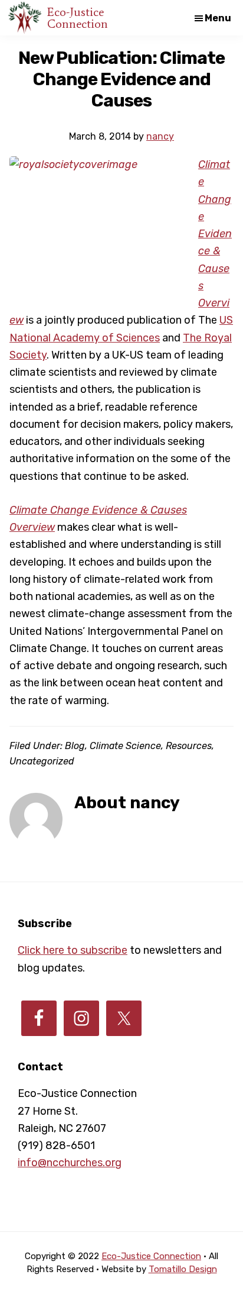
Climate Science (125, 745)
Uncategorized (41, 761)
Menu (218, 18)
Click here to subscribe (72, 950)
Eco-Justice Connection (77, 18)
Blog (75, 745)
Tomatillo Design (183, 1269)
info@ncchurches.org (69, 1162)
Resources (189, 745)
